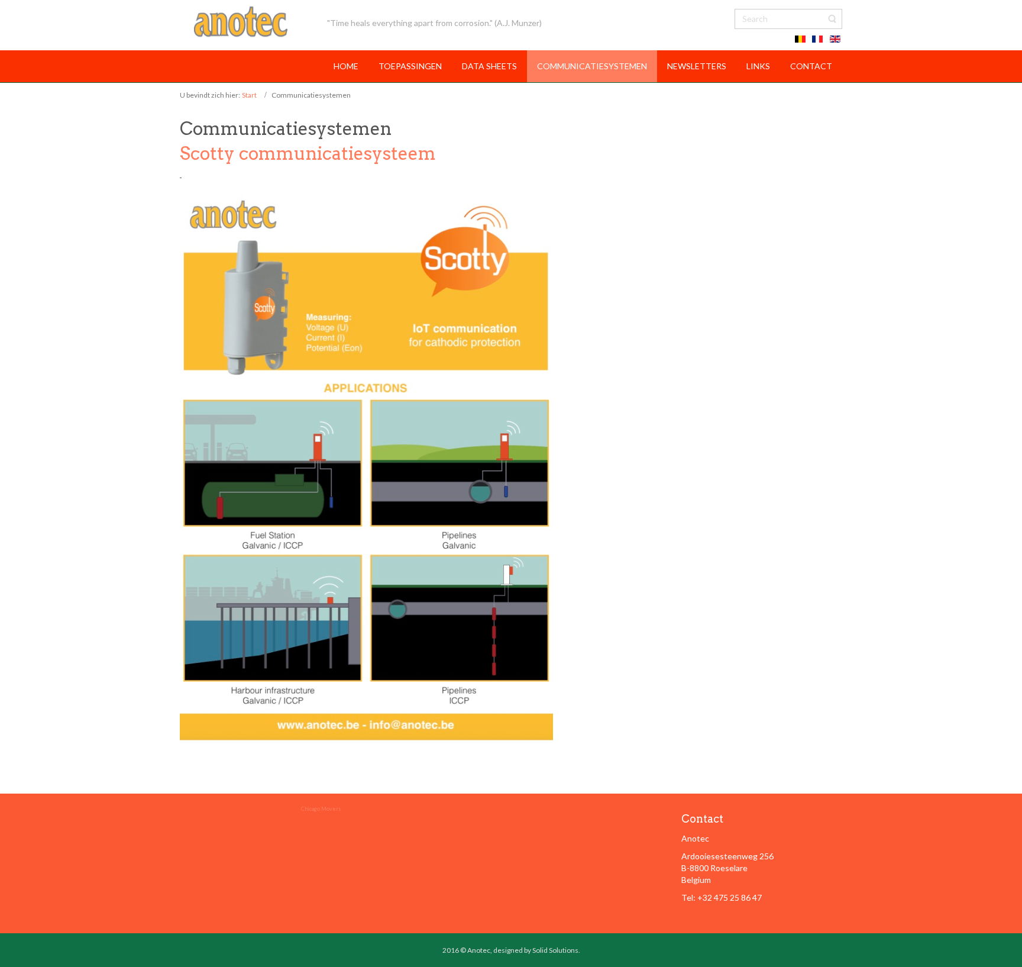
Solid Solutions (555, 950)
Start (249, 95)
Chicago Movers (321, 808)
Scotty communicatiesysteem (308, 153)
